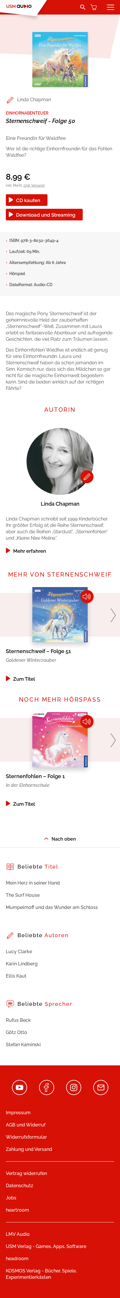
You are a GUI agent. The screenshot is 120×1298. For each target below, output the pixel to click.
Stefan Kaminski (23, 1044)
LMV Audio (18, 1234)
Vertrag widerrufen (26, 1173)
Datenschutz (19, 1185)
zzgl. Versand (34, 185)
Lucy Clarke (19, 951)
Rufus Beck (18, 1020)
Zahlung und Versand (29, 1149)
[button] (113, 615)
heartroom (17, 1210)
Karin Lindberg (22, 964)
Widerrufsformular (26, 1137)
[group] (60, 489)
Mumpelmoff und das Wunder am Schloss (52, 907)
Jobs (11, 1198)
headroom (17, 1258)
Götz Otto (16, 1032)
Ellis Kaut (16, 976)
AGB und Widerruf (25, 1125)
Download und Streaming (45, 215)
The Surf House (23, 895)
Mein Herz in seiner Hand (33, 883)
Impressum (18, 1112)
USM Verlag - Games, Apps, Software (46, 1246)
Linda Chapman (34, 99)
